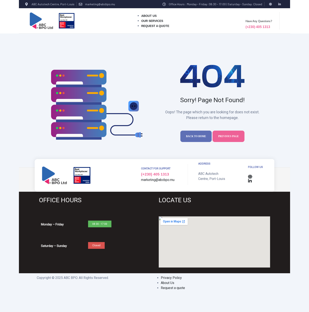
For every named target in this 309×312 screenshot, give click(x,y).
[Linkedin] (280, 4)
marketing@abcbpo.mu (100, 4)
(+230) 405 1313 (258, 27)
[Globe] (271, 4)
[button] (99, 224)
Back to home (196, 136)
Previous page (228, 136)
